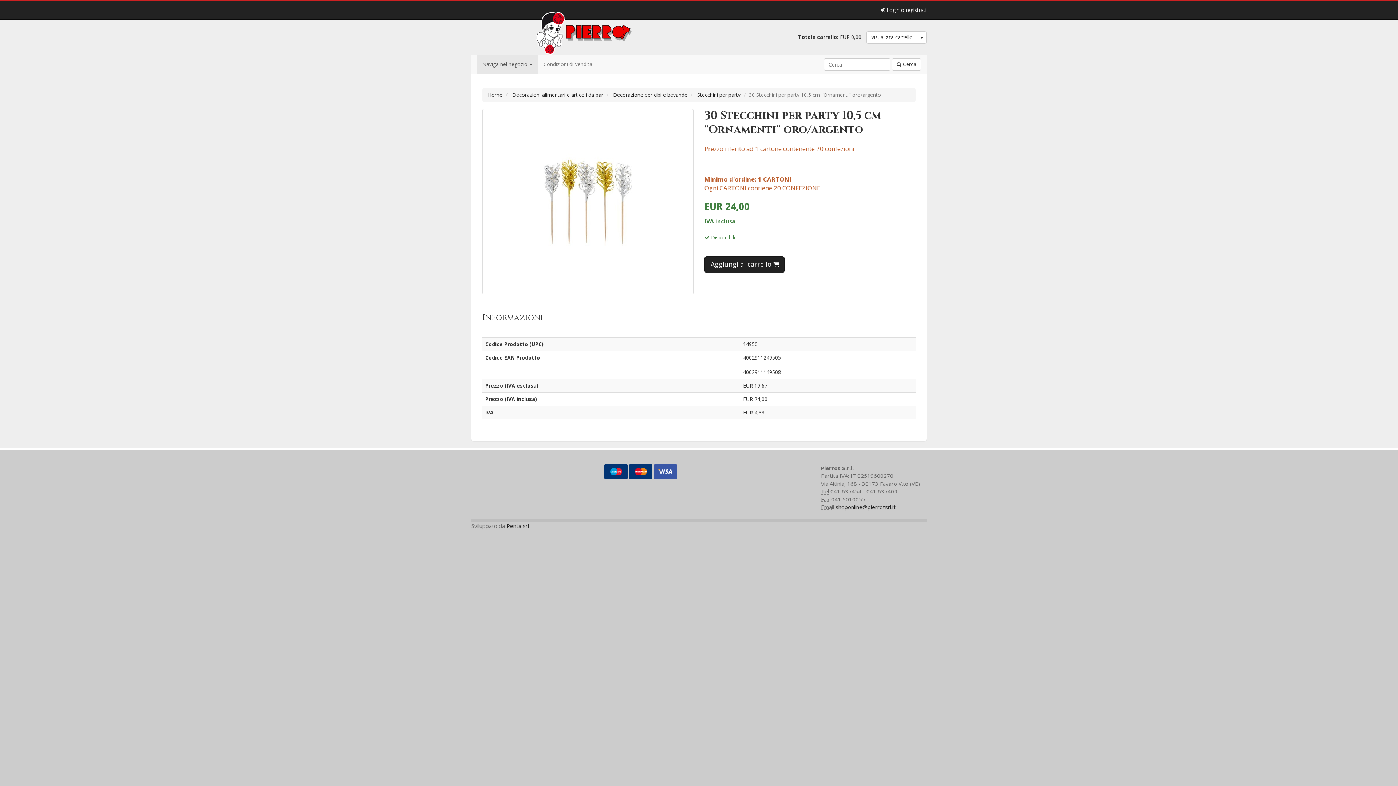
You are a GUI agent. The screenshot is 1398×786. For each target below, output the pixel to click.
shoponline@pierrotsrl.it (866, 507)
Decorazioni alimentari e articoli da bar (557, 94)
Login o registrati (906, 10)
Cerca (908, 64)
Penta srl (517, 525)
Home (495, 94)
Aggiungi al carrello (742, 264)
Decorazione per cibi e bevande (650, 94)
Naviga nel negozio (505, 64)
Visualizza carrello (892, 37)
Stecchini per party (719, 94)
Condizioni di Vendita (568, 64)
